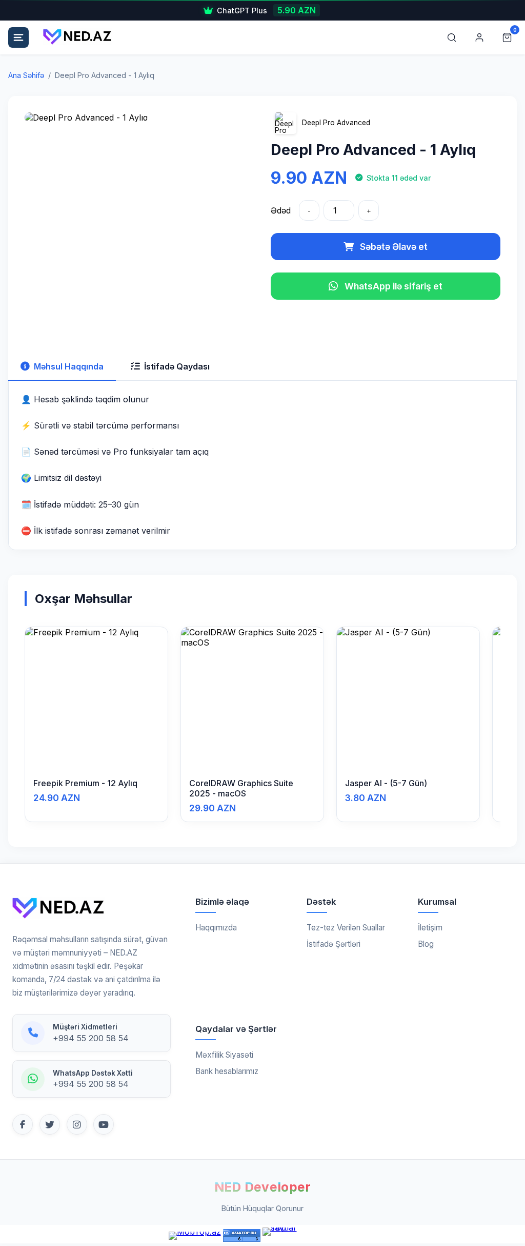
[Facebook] (22, 1124)
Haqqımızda (216, 927)
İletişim (430, 927)
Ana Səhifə (26, 75)
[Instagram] (77, 1124)
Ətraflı (100, 756)
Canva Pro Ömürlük (246, 10)
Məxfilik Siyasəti (224, 1055)
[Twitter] (49, 1124)
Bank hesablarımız (226, 1071)
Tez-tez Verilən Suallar (346, 927)
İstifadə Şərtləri (333, 944)
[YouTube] (103, 1124)
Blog (426, 944)
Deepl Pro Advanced (336, 123)
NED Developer (262, 1187)
